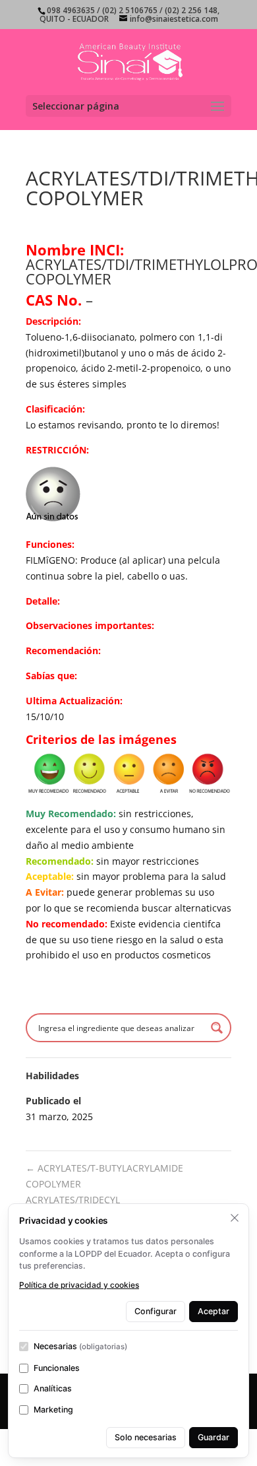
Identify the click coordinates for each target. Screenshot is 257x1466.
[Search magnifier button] (217, 1027)
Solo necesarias (146, 1437)
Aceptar (213, 1311)
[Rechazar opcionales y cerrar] (234, 1217)
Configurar (155, 1311)
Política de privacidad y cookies (79, 1285)
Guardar (213, 1437)
